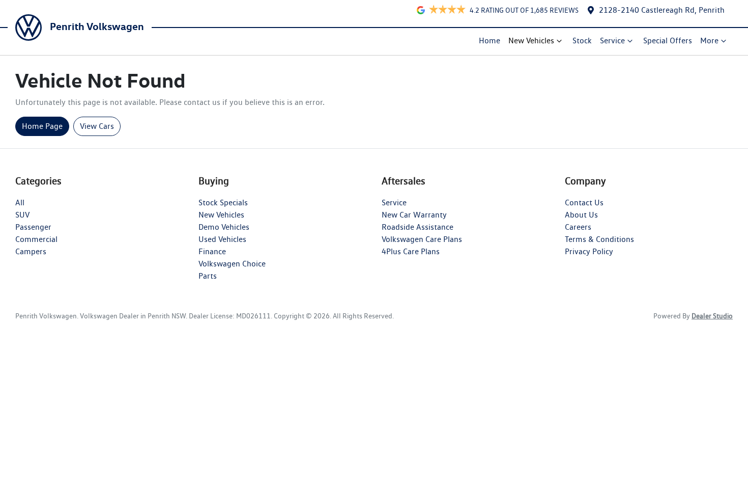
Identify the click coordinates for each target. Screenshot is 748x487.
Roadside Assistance (417, 227)
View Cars (97, 126)
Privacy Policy (589, 251)
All (19, 202)
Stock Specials (223, 202)
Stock (582, 40)
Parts (207, 276)
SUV (22, 215)
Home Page (42, 126)
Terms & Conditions (599, 239)
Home (489, 40)
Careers (578, 227)
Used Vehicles (222, 239)
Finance (212, 251)
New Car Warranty (414, 215)
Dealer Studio (712, 316)
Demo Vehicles (223, 227)
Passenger (33, 227)
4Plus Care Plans (411, 251)
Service (612, 40)
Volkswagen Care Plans (422, 239)
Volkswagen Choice (232, 263)
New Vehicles (531, 40)
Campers (30, 251)
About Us (581, 215)
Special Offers (667, 40)
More (709, 40)
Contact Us (584, 202)
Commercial (36, 239)
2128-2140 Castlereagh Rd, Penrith (662, 10)
